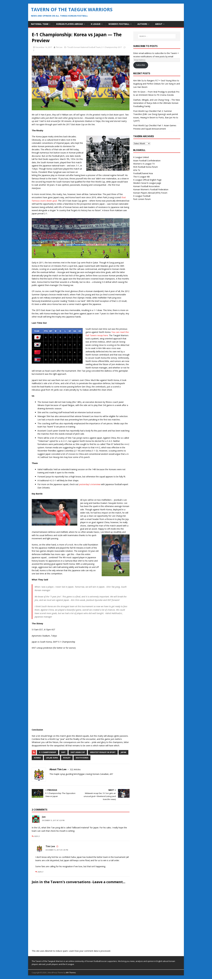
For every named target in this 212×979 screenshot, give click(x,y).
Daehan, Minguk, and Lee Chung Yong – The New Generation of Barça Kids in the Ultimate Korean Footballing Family (156, 103)
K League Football (141, 196)
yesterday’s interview (89, 484)
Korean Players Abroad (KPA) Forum (150, 192)
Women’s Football (119, 24)
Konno (37, 758)
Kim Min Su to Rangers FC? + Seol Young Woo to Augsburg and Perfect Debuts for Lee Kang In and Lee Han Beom (156, 83)
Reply (37, 836)
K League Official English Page (147, 179)
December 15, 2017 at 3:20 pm (53, 820)
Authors (142, 24)
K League (96, 24)
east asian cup (78, 752)
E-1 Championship (47, 752)
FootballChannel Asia (143, 173)
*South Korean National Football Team (84, 47)
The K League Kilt (141, 176)
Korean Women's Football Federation (150, 189)
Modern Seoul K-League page (147, 183)
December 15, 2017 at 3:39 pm (57, 850)
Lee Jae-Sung (52, 758)
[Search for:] (157, 36)
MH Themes (71, 972)
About (158, 24)
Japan (123, 752)
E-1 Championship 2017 (112, 47)
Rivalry (67, 758)
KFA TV (136, 170)
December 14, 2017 (43, 47)
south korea (82, 758)
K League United (141, 157)
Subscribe (140, 65)
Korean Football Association (146, 186)
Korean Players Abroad (69, 24)
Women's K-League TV (144, 163)
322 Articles (75, 769)
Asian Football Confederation (147, 160)
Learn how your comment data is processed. (90, 950)
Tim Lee (59, 47)
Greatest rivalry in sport (103, 752)
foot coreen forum (142, 199)
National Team (39, 24)
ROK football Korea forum (145, 166)
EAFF (63, 752)
